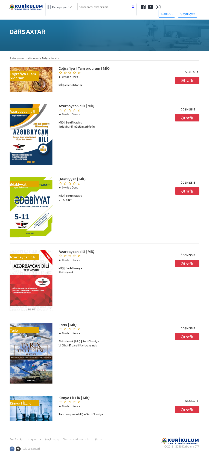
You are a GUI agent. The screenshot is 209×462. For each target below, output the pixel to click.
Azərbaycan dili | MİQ (76, 106)
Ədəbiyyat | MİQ (72, 179)
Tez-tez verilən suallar (77, 439)
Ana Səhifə (16, 439)
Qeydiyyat (187, 13)
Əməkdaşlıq (52, 439)
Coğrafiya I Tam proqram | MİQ (84, 68)
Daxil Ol (166, 13)
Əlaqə (98, 439)
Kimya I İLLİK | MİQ (74, 397)
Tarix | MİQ (68, 324)
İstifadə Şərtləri (31, 448)
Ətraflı (187, 80)
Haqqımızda (34, 439)
